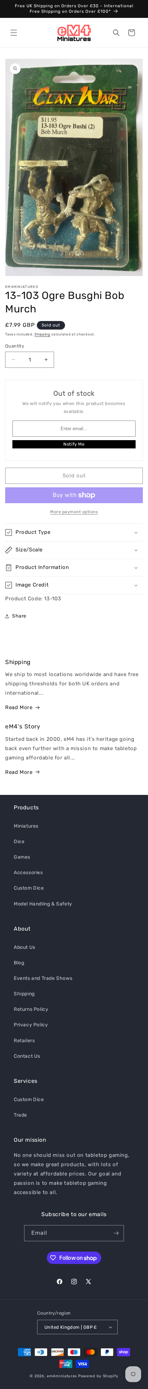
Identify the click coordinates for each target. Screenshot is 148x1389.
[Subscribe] (116, 1233)
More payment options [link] (74, 511)
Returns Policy (31, 1009)
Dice (19, 841)
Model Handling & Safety (43, 904)
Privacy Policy (31, 1025)
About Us (24, 947)
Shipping (42, 334)
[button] (13, 32)
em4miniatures (62, 1376)
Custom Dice (29, 888)
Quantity (14, 346)
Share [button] (19, 616)
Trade (20, 1115)
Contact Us (27, 1056)
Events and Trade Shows (43, 978)
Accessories (28, 872)
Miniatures (26, 826)
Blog (19, 963)
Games (22, 857)
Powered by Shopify (98, 1376)
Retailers (24, 1041)
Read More (18, 707)
